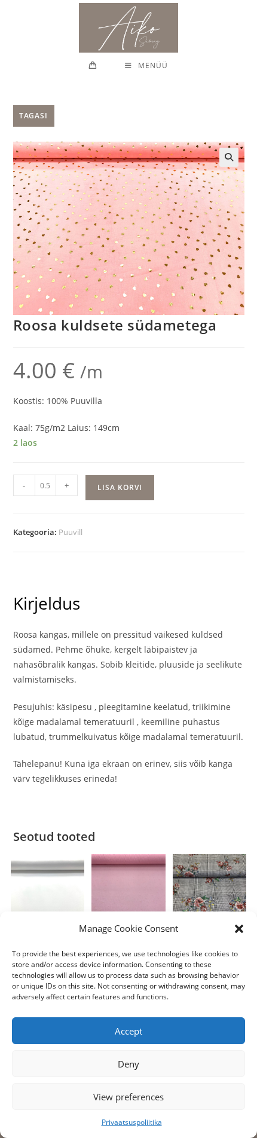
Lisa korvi (119, 487)
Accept (128, 1031)
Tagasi (33, 116)
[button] (239, 929)
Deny (128, 1064)
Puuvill (70, 532)
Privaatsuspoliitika (132, 1122)
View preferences (128, 1097)
